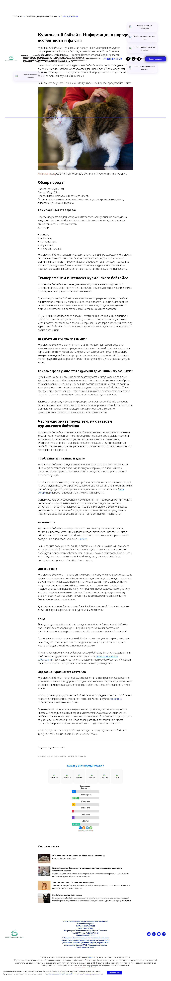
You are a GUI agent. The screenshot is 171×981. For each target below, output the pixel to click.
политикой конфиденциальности (88, 974)
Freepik (90, 957)
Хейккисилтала (46, 173)
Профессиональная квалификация (59, 62)
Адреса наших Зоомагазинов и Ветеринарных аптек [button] (44, 60)
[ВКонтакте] (80, 827)
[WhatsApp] (90, 827)
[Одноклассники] (83, 827)
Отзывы (89, 59)
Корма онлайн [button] (62, 56)
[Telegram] (87, 827)
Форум (38, 62)
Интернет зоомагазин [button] (42, 56)
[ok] (133, 59)
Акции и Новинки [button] (78, 60)
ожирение (116, 698)
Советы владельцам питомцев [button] (36, 59)
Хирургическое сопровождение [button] (36, 57)
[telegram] (139, 59)
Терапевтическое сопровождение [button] (68, 57)
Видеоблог (27, 62)
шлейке (82, 539)
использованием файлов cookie (60, 974)
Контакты (25, 56)
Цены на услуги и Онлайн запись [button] (67, 59)
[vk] (128, 59)
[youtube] (159, 935)
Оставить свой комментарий (85, 830)
